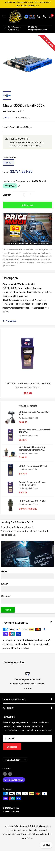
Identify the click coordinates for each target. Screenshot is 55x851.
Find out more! (27, 449)
